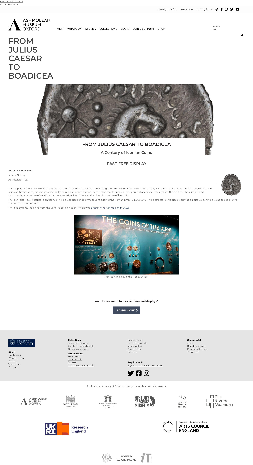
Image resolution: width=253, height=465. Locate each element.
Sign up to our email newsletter (145, 365)
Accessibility (134, 349)
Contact (12, 367)
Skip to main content (9, 4)
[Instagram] (147, 375)
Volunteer (73, 356)
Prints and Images (197, 349)
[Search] (242, 33)
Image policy (135, 346)
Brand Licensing (196, 346)
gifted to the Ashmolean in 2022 (110, 207)
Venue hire (14, 364)
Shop (190, 343)
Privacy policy (135, 340)
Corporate (73, 365)
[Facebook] (139, 375)
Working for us (16, 358)
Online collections (78, 349)
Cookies (132, 352)
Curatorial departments (81, 346)
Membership (75, 359)
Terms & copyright (138, 343)
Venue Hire (193, 352)
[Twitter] (131, 375)
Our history (14, 355)
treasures (82, 343)
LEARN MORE (126, 310)
